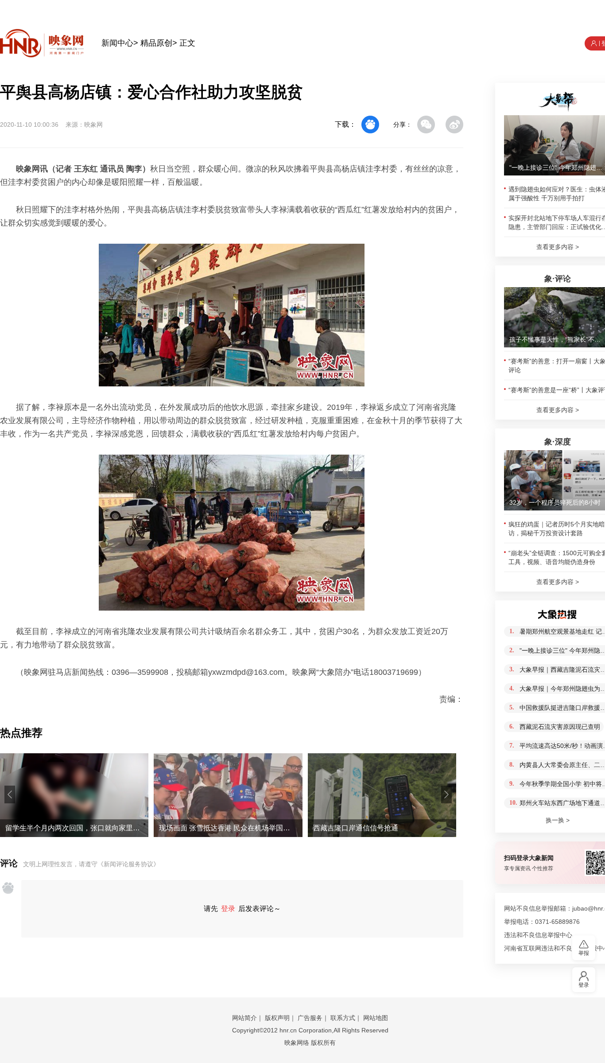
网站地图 (375, 1017)
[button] (9, 794)
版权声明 (277, 1017)
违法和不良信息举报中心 (538, 934)
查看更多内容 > (557, 246)
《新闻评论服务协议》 (128, 864)
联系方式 (342, 1017)
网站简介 (244, 1017)
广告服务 (310, 1017)
